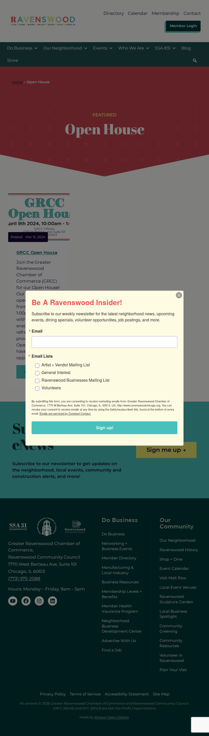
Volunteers (51, 387)
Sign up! (104, 427)
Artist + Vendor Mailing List (66, 364)
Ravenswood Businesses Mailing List (75, 380)
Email (37, 331)
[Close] (179, 295)
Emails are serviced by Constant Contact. (65, 413)
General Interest (56, 372)
